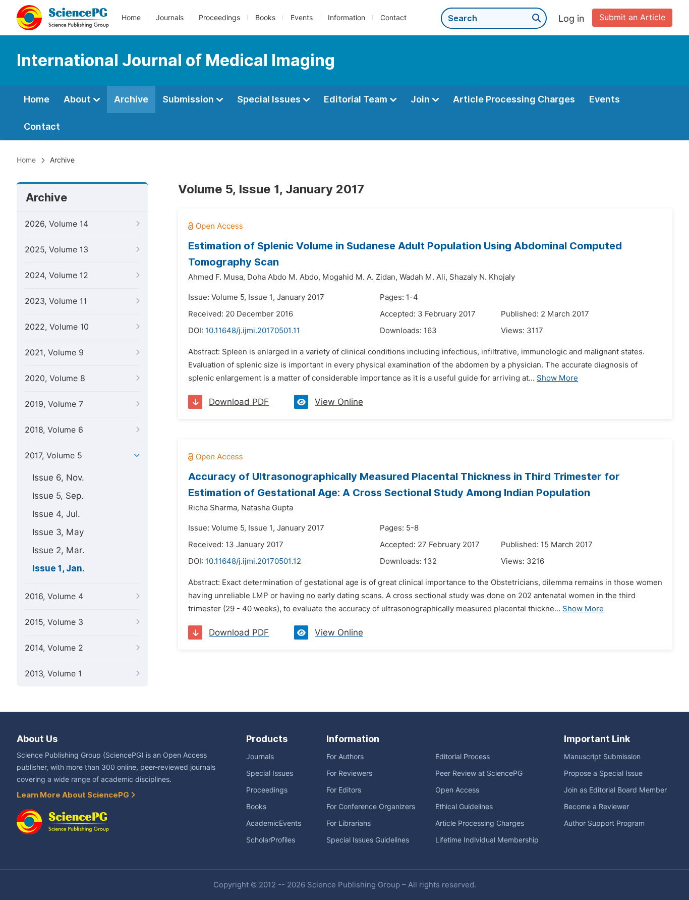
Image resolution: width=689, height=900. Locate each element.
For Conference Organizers (370, 807)
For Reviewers (349, 773)
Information (346, 18)
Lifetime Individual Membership (487, 840)
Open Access (457, 790)
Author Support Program (604, 823)
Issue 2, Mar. (58, 550)
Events (302, 18)
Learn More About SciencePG (74, 795)
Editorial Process (462, 757)
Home (131, 18)
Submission (189, 99)
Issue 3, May (58, 532)
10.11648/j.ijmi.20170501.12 (253, 561)
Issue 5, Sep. (58, 496)
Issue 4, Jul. (56, 514)
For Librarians (348, 823)
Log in (571, 18)
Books (265, 18)
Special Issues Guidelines (367, 840)
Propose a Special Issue (603, 773)
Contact (393, 18)
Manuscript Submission (602, 757)
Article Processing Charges (514, 99)
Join (421, 99)
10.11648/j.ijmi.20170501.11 (252, 330)
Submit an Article (632, 17)
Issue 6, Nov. (58, 477)
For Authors (345, 757)
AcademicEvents (273, 823)
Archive (131, 99)
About (78, 99)
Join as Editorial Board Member (615, 790)
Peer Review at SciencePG (479, 773)
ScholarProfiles (270, 840)
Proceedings (219, 18)
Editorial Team (356, 99)
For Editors (343, 790)
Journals (170, 18)
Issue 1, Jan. (58, 568)
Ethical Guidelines (464, 807)
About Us (37, 738)
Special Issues (270, 99)
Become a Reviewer (596, 807)
